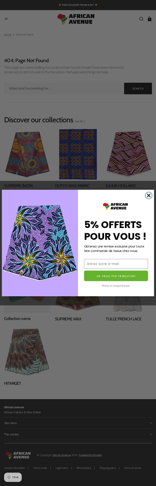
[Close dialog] (148, 195)
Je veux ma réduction (116, 276)
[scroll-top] (147, 477)
